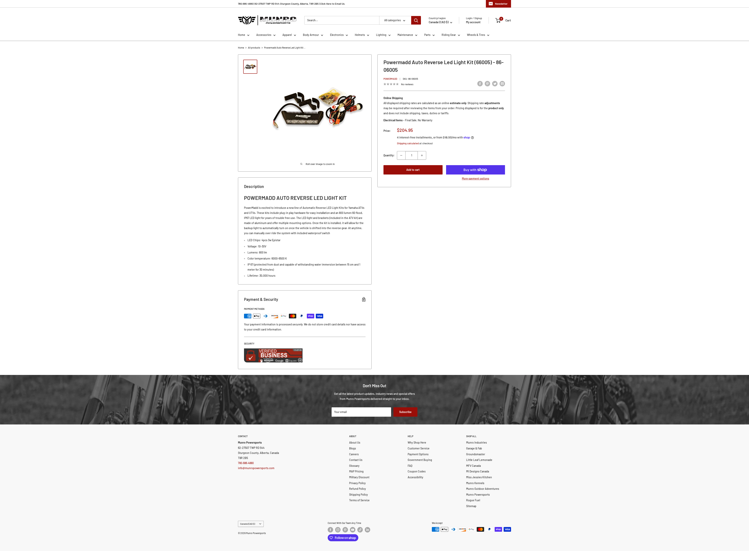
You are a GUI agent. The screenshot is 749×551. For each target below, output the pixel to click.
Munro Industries (476, 442)
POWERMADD (390, 78)
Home (241, 34)
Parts (427, 34)
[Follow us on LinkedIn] (367, 529)
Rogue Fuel (473, 500)
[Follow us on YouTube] (352, 529)
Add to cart (413, 169)
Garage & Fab (474, 448)
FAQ (410, 465)
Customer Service (419, 448)
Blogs (352, 448)
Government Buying (420, 460)
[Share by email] (502, 83)
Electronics (337, 34)
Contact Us (355, 460)
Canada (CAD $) (247, 523)
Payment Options (418, 454)
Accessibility (415, 477)
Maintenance (405, 34)
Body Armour (311, 34)
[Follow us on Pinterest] (345, 529)
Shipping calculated (408, 143)
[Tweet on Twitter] (495, 83)
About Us (354, 442)
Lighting (381, 34)
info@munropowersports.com (256, 468)
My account (473, 22)
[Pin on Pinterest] (487, 83)
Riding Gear (449, 34)
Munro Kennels (475, 483)
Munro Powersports (478, 494)
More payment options (475, 178)
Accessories (263, 34)
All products (254, 47)
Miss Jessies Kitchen (479, 477)
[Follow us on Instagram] (338, 529)
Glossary (354, 465)
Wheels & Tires (476, 34)
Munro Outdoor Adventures (482, 488)
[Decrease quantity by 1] (401, 155)
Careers (354, 454)
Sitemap (471, 506)
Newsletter (501, 3)
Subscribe (405, 412)
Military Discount (359, 477)
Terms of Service (359, 500)
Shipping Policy (358, 494)
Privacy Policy (357, 483)
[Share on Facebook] (480, 83)
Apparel (287, 34)
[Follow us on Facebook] (330, 529)
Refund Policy (357, 488)
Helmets (360, 34)
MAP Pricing (356, 471)
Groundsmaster (475, 454)
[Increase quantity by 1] (422, 155)
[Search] (416, 20)
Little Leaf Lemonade (479, 460)
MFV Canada (473, 465)
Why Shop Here (417, 442)
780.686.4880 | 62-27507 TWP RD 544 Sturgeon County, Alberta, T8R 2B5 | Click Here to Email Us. (291, 3)
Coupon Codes (417, 471)
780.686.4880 (246, 463)
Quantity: (389, 155)
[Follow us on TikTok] (360, 529)
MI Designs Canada (477, 471)
